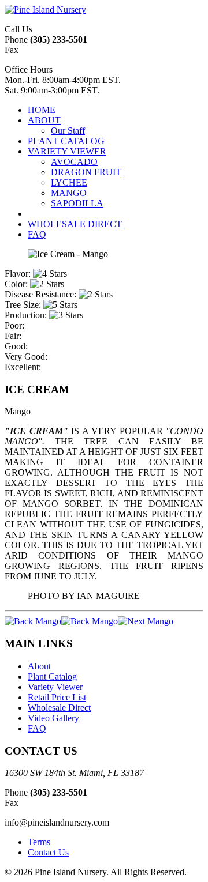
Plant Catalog (52, 676)
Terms (39, 842)
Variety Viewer (55, 687)
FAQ (37, 728)
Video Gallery (53, 718)
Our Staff (68, 130)
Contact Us (48, 852)
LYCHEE (69, 182)
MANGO (69, 193)
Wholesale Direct (59, 708)
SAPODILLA (77, 203)
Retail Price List (57, 697)
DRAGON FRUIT (86, 172)
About (39, 666)
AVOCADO (74, 162)
